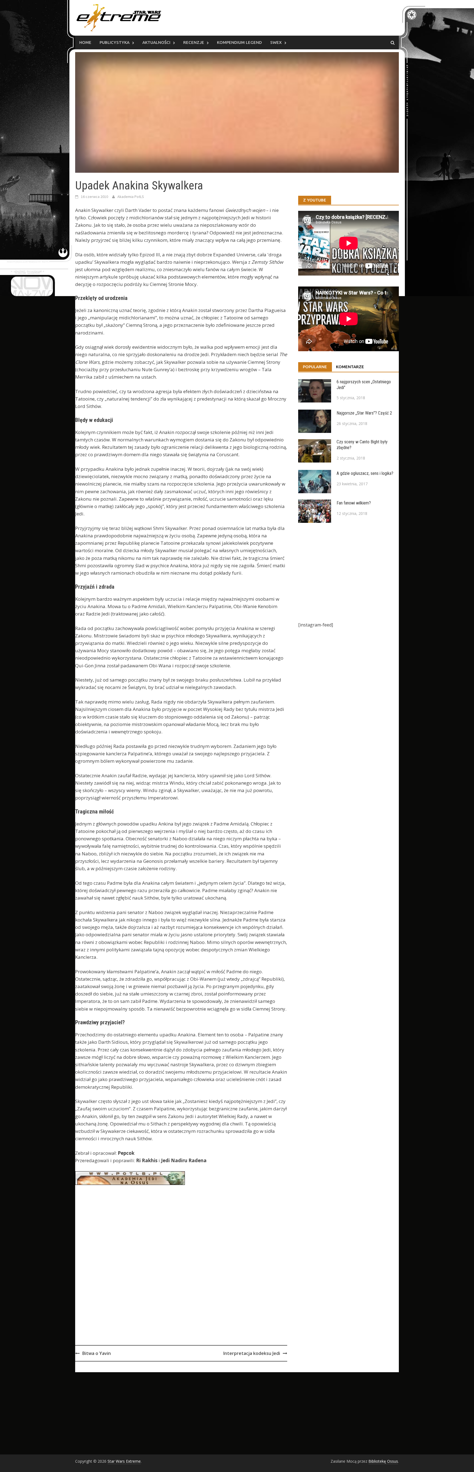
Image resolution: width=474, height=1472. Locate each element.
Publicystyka (114, 42)
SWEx (276, 42)
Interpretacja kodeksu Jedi (251, 1353)
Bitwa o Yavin (96, 1353)
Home (85, 42)
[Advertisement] (181, 1276)
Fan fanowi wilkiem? (354, 503)
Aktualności (156, 42)
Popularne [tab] (315, 366)
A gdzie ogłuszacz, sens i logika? (365, 473)
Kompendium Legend (239, 42)
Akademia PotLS (130, 196)
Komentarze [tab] (350, 366)
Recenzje (193, 42)
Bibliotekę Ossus (383, 1461)
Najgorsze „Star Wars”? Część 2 (364, 413)
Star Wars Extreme (124, 1461)
